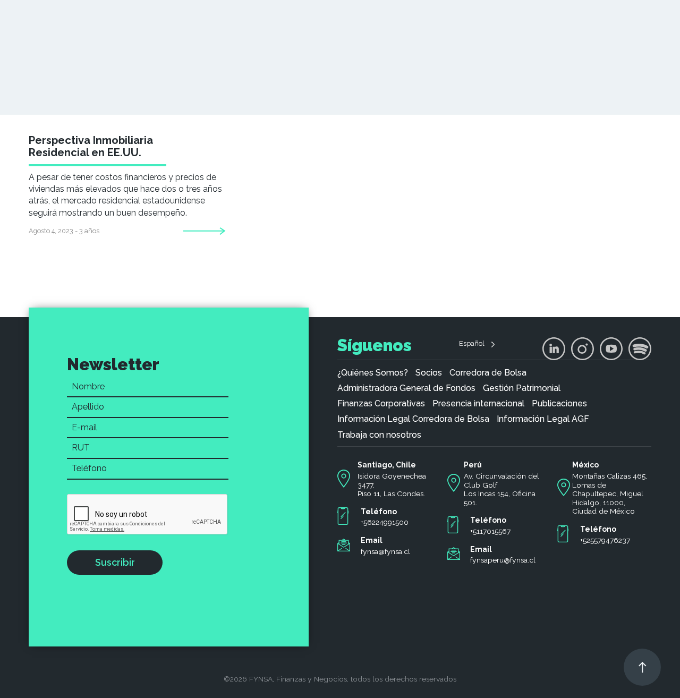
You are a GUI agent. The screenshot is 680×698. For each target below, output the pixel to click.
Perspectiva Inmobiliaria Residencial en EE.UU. (91, 146)
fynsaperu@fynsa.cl (503, 560)
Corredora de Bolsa (487, 373)
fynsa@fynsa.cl (385, 551)
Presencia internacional (478, 403)
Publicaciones (559, 403)
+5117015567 (490, 531)
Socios (428, 373)
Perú (473, 465)
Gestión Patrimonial (521, 388)
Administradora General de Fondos (406, 388)
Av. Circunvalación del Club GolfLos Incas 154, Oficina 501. (501, 489)
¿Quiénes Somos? (372, 373)
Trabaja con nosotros (379, 435)
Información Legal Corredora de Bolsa (413, 419)
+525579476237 (605, 540)
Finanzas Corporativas (381, 403)
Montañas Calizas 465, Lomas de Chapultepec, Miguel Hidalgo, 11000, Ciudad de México (609, 494)
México (585, 465)
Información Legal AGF (543, 419)
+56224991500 (385, 522)
